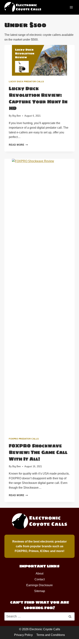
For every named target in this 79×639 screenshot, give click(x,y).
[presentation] (39, 60)
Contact (40, 579)
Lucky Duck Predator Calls (26, 81)
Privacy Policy (23, 634)
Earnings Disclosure (39, 585)
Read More (18, 144)
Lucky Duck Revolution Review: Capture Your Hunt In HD (38, 98)
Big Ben (16, 115)
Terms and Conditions (50, 634)
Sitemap (39, 591)
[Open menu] (71, 7)
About (39, 573)
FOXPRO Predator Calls (24, 439)
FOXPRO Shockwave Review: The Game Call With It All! (38, 452)
